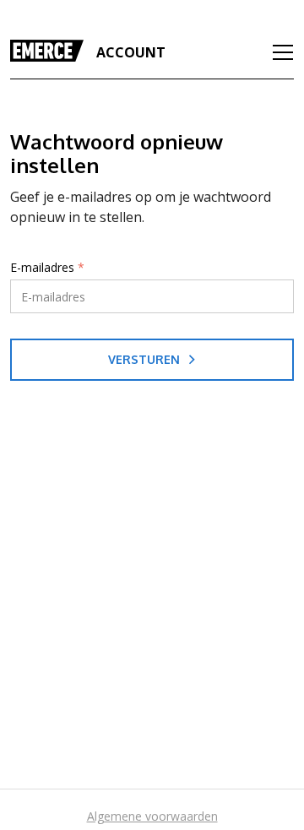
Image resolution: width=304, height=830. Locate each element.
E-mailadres (47, 267)
